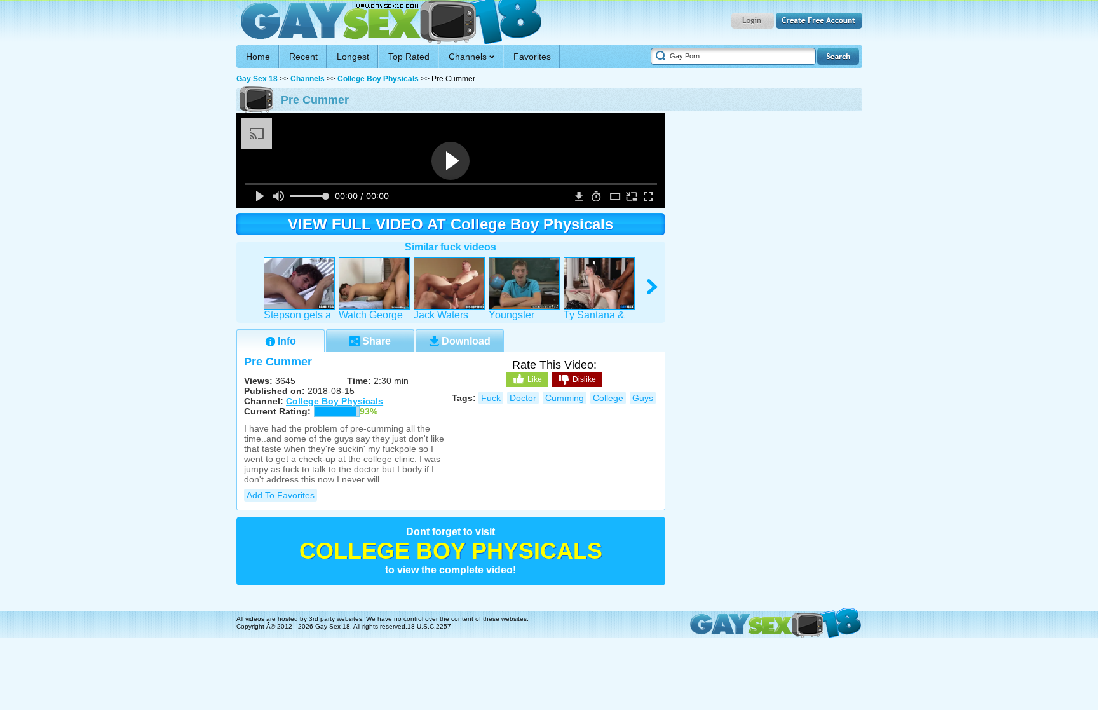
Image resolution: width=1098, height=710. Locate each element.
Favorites (532, 56)
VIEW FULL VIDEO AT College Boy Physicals (450, 224)
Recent (303, 56)
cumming (564, 398)
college (608, 398)
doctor (523, 398)
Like (534, 379)
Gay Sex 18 (389, 22)
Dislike (584, 379)
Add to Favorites (281, 495)
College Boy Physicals (378, 78)
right (652, 287)
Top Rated (409, 56)
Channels (307, 78)
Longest (353, 56)
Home (258, 56)
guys (642, 398)
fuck (491, 398)
